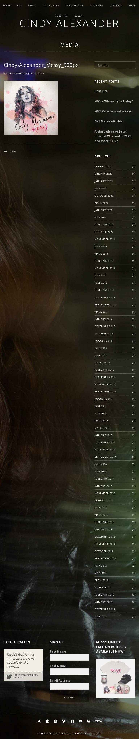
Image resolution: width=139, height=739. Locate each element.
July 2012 (101, 565)
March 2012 (103, 587)
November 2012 (105, 544)
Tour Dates (51, 5)
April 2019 (102, 253)
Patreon (61, 16)
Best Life (101, 91)
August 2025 (103, 166)
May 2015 (101, 413)
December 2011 (105, 609)
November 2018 (105, 268)
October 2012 (104, 551)
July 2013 (101, 507)
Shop (132, 5)
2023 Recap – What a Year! (113, 111)
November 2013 (105, 493)
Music (32, 5)
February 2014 (104, 478)
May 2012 (101, 572)
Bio (19, 5)
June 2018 (101, 282)
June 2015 (101, 406)
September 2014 (105, 456)
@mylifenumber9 (29, 674)
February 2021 (104, 224)
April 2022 (102, 203)
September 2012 (105, 558)
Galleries (96, 5)
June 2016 (101, 355)
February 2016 (104, 369)
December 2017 (105, 297)
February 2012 (104, 594)
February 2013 (104, 522)
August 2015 (103, 398)
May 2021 (101, 217)
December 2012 (105, 536)
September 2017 (105, 304)
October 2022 (104, 195)
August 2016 (103, 340)
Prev (13, 151)
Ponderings (74, 5)
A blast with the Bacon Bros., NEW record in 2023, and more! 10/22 (113, 136)
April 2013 (102, 514)
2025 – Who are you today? (114, 101)
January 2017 (104, 319)
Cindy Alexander (69, 23)
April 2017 (102, 311)
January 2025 (104, 173)
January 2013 (104, 529)
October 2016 (104, 333)
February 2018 (104, 289)
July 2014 (101, 464)
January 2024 (104, 181)
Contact (116, 5)
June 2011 (101, 616)
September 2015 (105, 391)
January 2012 (104, 602)
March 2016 (103, 362)
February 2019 (104, 261)
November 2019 (105, 239)
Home (7, 5)
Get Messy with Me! (109, 121)
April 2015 (102, 420)
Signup (79, 16)
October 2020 (104, 231)
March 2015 (103, 427)
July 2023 (101, 188)
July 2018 (101, 275)
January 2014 (104, 485)
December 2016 (105, 326)
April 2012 (102, 580)
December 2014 (105, 442)
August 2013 (103, 500)
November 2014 (105, 449)
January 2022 (104, 210)
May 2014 (101, 471)
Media (69, 44)
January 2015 (104, 435)
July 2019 (101, 246)
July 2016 (101, 348)
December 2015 (105, 377)
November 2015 (105, 384)
